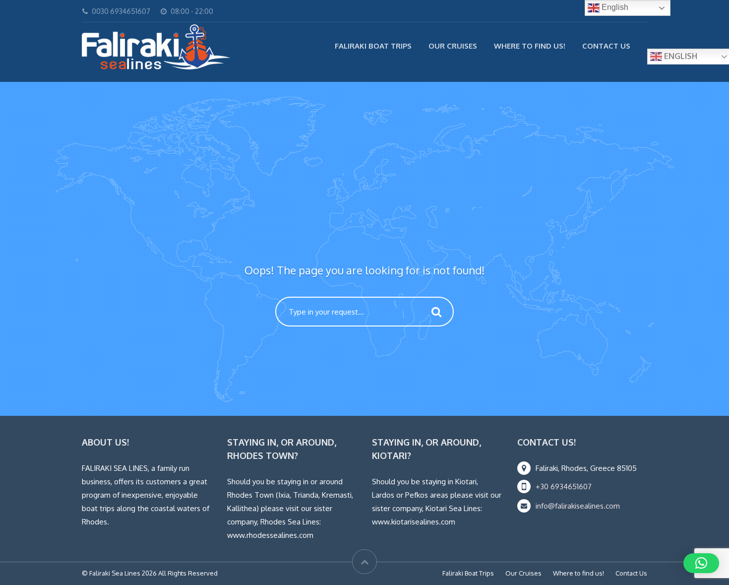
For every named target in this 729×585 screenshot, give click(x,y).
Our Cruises (452, 46)
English (614, 7)
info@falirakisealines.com (578, 506)
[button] (701, 563)
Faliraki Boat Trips (373, 46)
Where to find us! (529, 46)
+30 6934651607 (564, 486)
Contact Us (606, 46)
